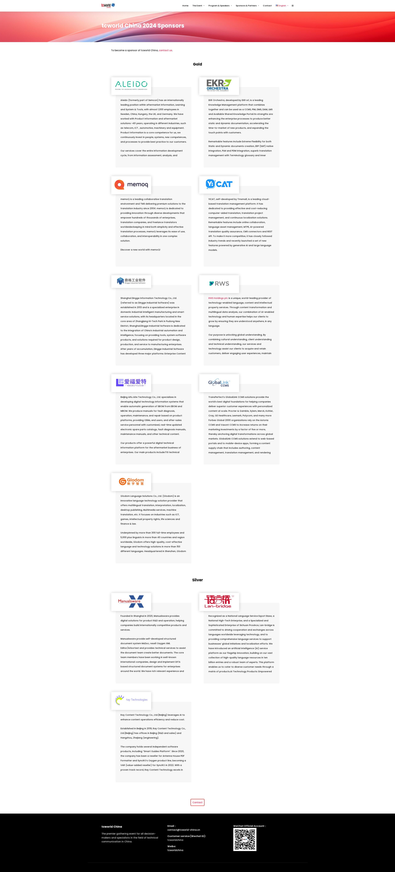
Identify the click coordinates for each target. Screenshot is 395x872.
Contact (197, 802)
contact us (165, 50)
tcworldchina (175, 850)
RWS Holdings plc (218, 298)
